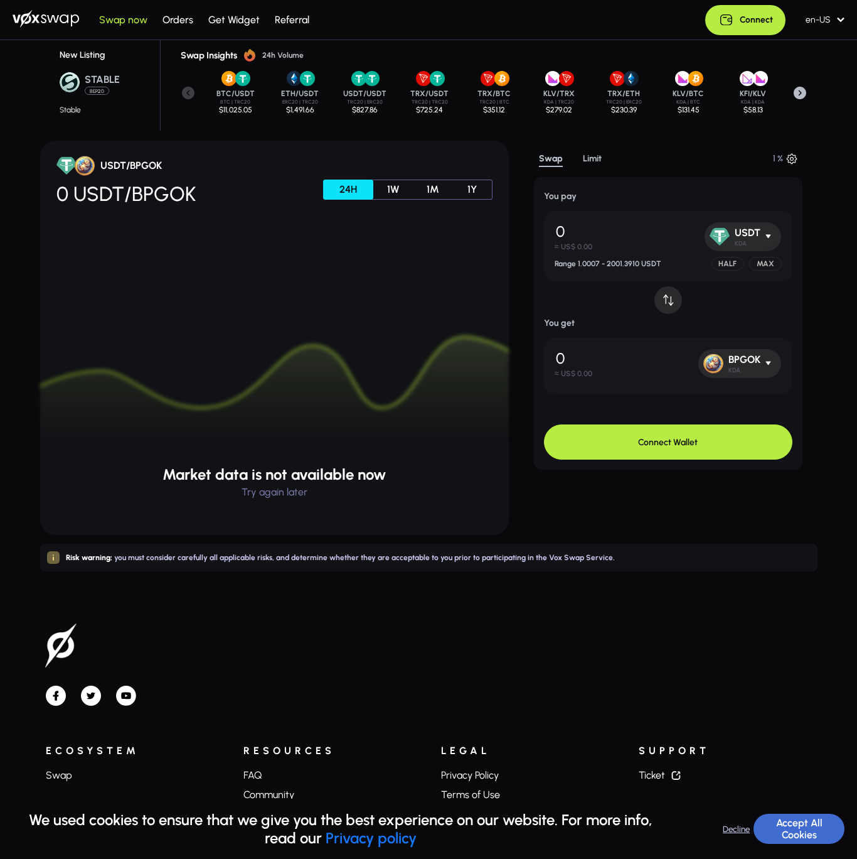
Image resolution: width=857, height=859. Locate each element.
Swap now (123, 20)
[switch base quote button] (668, 300)
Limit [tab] (592, 159)
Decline (736, 829)
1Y (472, 189)
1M (433, 189)
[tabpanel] (668, 323)
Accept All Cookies (799, 829)
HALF (727, 263)
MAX (765, 263)
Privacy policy (371, 838)
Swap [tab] (551, 159)
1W (393, 189)
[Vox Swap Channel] (126, 697)
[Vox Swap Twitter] (91, 697)
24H (348, 189)
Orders (177, 20)
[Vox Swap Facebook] (56, 697)
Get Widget (234, 20)
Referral (292, 20)
